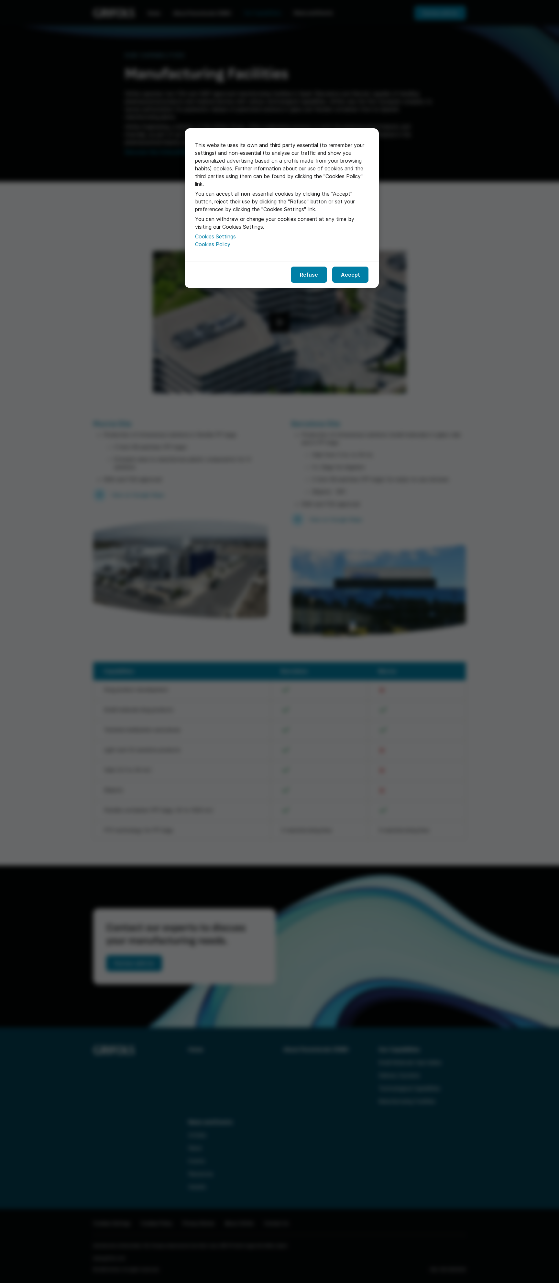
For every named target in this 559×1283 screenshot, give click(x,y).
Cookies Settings (215, 236)
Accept (350, 274)
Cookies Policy (212, 244)
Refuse (309, 274)
